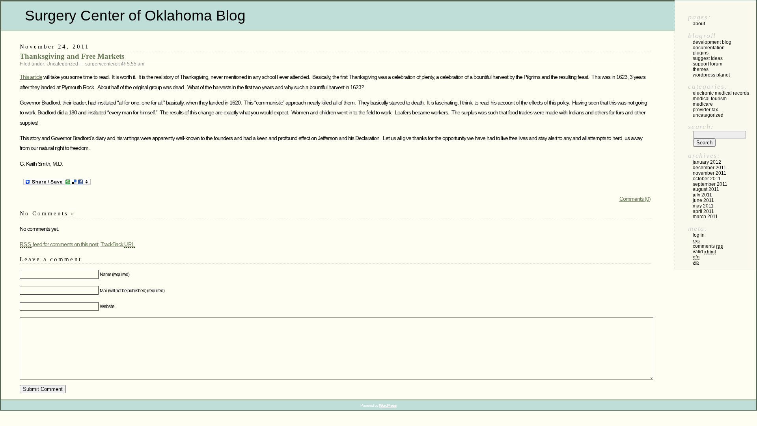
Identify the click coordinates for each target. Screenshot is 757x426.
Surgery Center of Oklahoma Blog (135, 15)
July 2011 (702, 195)
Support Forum (707, 64)
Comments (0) (635, 199)
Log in (699, 235)
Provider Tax (705, 109)
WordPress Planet (711, 75)
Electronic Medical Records (721, 93)
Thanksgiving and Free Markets (72, 56)
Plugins (701, 53)
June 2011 (703, 200)
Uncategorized (62, 64)
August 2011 (706, 189)
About (699, 23)
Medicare (703, 104)
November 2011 (709, 173)
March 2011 (705, 216)
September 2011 (710, 184)
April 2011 (703, 211)
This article (31, 77)
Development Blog (712, 42)
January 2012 (707, 162)
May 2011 (703, 206)
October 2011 (707, 178)
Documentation (709, 47)
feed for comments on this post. (59, 244)
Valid (704, 251)
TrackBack (118, 244)
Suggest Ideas (708, 58)
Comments (708, 246)
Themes (701, 69)
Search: (701, 127)
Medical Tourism (710, 98)
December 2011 (709, 167)
